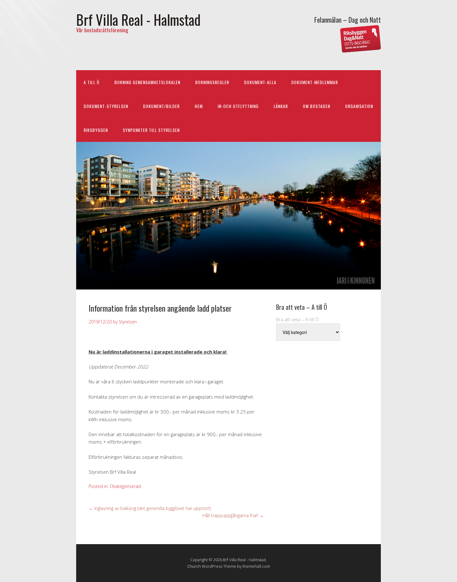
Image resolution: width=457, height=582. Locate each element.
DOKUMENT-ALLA (260, 82)
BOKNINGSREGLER (212, 82)
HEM (199, 106)
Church (194, 566)
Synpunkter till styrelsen (151, 130)
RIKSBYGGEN (96, 130)
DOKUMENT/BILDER (161, 106)
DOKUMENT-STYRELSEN (106, 106)
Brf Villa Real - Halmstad (138, 19)
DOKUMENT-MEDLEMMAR (314, 82)
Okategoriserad (125, 486)
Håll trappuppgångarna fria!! (233, 515)
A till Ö (91, 82)
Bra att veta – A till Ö (297, 319)
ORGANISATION (359, 106)
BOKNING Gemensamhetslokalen (147, 82)
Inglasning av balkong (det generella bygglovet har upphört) (150, 508)
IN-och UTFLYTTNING (238, 106)
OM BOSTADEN (316, 106)
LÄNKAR (281, 106)
